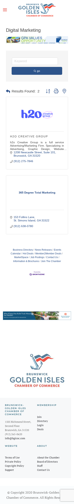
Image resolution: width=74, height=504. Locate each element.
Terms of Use (12, 457)
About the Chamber (48, 457)
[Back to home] (37, 10)
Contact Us (52, 257)
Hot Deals (28, 253)
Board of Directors (47, 461)
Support (9, 470)
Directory (42, 421)
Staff (39, 465)
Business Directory (23, 249)
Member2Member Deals (48, 253)
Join (39, 417)
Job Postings (37, 257)
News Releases (43, 249)
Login (40, 425)
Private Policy (13, 461)
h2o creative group (29, 136)
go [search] (38, 70)
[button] (5, 10)
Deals (40, 429)
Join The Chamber (51, 261)
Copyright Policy (14, 465)
